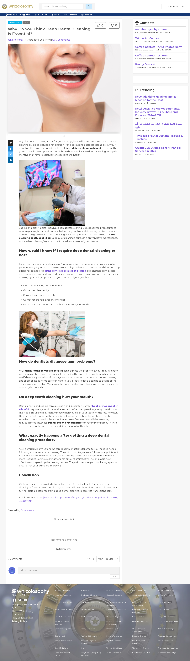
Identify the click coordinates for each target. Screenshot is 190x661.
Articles (42, 14)
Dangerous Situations (63, 602)
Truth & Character (113, 653)
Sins (82, 648)
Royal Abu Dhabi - (143, 130)
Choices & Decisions (114, 595)
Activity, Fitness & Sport (115, 590)
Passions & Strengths (89, 636)
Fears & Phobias (164, 609)
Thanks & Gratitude (114, 648)
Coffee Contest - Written (151, 55)
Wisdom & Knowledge (167, 653)
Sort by (90, 558)
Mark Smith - (140, 118)
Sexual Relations (61, 648)
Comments (62, 39)
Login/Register (175, 6)
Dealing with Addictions (90, 602)
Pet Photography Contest (151, 29)
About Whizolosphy (23, 611)
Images (88, 14)
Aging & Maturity (139, 590)
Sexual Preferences (165, 641)
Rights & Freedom (113, 641)
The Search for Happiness (168, 648)
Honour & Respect (113, 617)
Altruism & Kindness (166, 590)
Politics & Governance (63, 641)
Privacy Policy (19, 621)
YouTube (72, 14)
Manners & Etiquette (63, 629)
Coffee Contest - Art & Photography (158, 46)
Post (114, 576)
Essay (26, 22)
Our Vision (17, 614)
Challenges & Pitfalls (89, 595)
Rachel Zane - (141, 142)
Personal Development (167, 636)
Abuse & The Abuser (63, 590)
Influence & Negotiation (90, 621)
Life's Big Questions (140, 621)
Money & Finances (88, 629)
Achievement (86, 590)
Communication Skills (141, 595)
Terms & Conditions (22, 618)
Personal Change (139, 636)
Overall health (15, 22)
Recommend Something (63, 539)
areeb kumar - (141, 103)
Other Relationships (166, 629)
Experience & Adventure (115, 609)
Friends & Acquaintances (64, 617)
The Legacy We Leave (140, 648)
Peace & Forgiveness (114, 636)
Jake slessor (14, 39)
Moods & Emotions (113, 629)
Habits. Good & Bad (88, 617)
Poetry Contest (145, 64)
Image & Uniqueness (166, 617)
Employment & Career (64, 609)
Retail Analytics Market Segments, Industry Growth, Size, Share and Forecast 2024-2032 (157, 112)
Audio (57, 14)
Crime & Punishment (166, 595)
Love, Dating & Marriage (168, 621)
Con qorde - (140, 154)
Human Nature (138, 617)
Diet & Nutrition (164, 602)
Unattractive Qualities (141, 653)
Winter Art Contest (147, 38)
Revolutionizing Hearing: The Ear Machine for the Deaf (156, 98)
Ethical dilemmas (87, 609)
